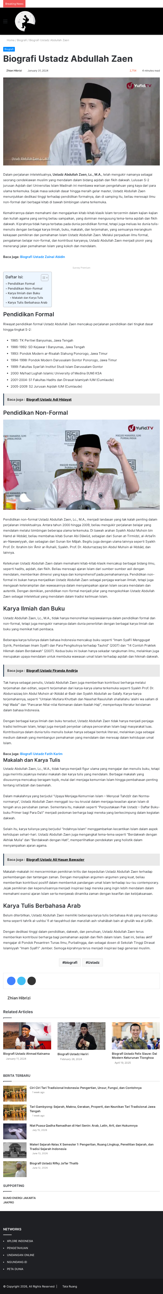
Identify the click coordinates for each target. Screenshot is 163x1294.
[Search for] (158, 23)
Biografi (22, 40)
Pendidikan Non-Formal (25, 288)
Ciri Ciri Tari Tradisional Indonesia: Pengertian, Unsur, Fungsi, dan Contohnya (86, 1088)
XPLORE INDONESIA (20, 1241)
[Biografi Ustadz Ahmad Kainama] (27, 1035)
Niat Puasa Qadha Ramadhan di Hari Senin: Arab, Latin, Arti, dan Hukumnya (84, 1125)
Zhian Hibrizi (14, 70)
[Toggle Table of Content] (42, 277)
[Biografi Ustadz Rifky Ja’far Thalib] (15, 1169)
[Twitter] (21, 981)
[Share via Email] (31, 981)
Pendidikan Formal (21, 283)
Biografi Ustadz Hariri (73, 1054)
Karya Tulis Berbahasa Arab (27, 302)
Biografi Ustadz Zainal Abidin (42, 257)
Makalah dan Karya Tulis (27, 297)
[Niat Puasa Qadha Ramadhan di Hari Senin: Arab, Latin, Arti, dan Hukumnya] (15, 1131)
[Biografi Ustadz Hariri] (81, 1036)
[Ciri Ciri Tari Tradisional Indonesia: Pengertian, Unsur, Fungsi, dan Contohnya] (15, 1094)
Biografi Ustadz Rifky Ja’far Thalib (54, 1163)
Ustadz (94, 962)
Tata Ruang (69, 1286)
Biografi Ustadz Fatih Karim (41, 754)
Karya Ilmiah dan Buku (24, 293)
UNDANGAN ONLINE (20, 1255)
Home (10, 40)
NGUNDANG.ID (17, 1262)
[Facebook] (11, 981)
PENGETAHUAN (17, 1248)
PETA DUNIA (15, 1269)
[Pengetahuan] (25, 21)
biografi (71, 962)
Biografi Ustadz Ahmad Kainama (26, 1053)
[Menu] (5, 23)
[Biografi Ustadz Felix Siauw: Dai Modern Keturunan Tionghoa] (136, 1035)
